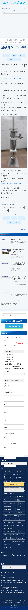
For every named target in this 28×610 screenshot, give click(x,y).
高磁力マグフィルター (8, 78)
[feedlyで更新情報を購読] (10, 558)
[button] (17, 59)
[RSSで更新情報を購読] (17, 558)
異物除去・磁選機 (8, 204)
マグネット (20, 207)
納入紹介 (5, 210)
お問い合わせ (14, 605)
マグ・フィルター (8, 207)
